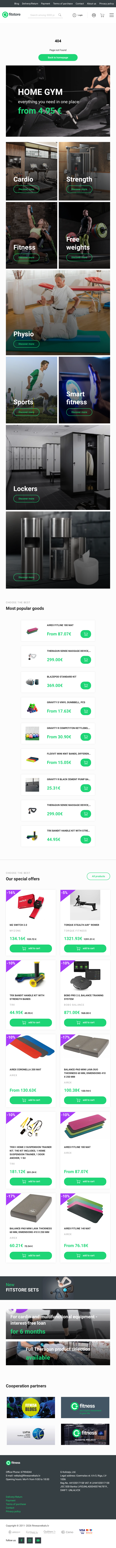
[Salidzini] (15, 1532)
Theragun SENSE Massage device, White (72, 651)
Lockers (25, 489)
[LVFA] (31, 1444)
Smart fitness (76, 398)
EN (94, 15)
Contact (80, 3)
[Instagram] (30, 1540)
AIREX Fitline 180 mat (60, 625)
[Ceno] (67, 1532)
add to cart (34, 948)
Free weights (78, 243)
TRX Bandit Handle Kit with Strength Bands (75, 830)
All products (98, 876)
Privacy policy (106, 3)
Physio (23, 334)
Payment (45, 3)
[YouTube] (38, 1540)
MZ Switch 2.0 (18, 924)
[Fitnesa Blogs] (31, 1417)
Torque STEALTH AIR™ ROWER (81, 924)
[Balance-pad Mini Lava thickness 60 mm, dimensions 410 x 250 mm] (31, 1208)
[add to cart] (86, 634)
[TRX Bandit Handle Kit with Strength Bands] (31, 975)
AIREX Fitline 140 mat (77, 1228)
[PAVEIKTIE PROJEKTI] (85, 1444)
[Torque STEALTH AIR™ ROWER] (85, 905)
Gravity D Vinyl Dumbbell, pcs (66, 702)
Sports (23, 402)
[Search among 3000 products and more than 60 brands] (60, 14)
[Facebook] (21, 1540)
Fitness (24, 247)
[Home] (14, 1466)
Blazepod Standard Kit (61, 676)
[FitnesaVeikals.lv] (11, 15)
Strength (79, 179)
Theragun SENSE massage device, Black (72, 805)
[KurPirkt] (32, 1532)
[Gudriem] (50, 1532)
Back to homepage (58, 57)
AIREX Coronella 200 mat (25, 1069)
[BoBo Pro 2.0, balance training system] (85, 975)
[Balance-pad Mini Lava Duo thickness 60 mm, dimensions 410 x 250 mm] (85, 1049)
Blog (16, 3)
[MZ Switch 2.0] (31, 905)
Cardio (23, 179)
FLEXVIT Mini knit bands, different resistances (77, 753)
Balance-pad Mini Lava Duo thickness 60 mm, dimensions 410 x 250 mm (85, 1073)
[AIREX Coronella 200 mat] (31, 1049)
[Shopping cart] (102, 15)
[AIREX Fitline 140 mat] (85, 1208)
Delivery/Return (30, 3)
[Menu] (112, 15)
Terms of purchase (63, 3)
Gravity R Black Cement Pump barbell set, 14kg (77, 779)
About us (91, 3)
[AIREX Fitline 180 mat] (85, 1127)
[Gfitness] (85, 1417)
